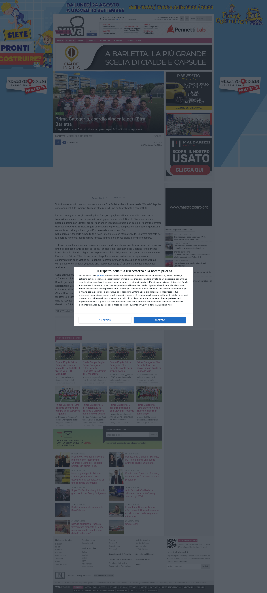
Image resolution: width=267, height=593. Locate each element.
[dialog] (133, 296)
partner (100, 276)
